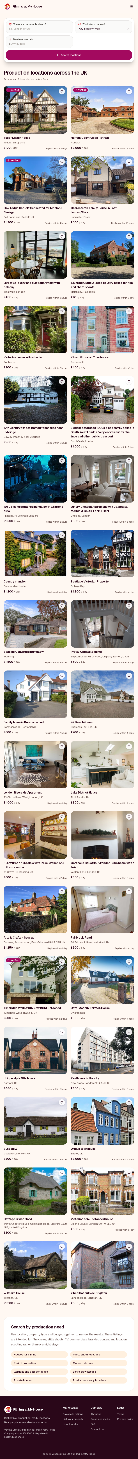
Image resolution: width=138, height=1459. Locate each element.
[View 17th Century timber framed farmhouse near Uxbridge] (35, 400)
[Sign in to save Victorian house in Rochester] (62, 311)
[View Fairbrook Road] (102, 910)
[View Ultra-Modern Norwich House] (102, 980)
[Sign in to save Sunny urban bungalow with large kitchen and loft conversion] (62, 816)
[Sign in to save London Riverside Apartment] (62, 746)
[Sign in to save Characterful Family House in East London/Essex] (129, 162)
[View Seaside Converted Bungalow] (35, 624)
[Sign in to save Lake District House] (129, 746)
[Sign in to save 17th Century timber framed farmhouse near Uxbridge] (62, 381)
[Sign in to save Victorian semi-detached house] (129, 1173)
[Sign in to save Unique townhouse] (129, 1102)
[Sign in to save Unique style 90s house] (62, 1032)
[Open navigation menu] (131, 6)
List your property (73, 1419)
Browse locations (73, 1414)
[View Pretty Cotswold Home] (102, 624)
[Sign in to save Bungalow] (62, 1102)
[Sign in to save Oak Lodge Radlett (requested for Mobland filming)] (62, 162)
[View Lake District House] (102, 765)
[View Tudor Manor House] (35, 110)
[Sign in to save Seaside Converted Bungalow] (62, 605)
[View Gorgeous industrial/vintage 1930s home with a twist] (102, 835)
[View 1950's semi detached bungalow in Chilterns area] (35, 479)
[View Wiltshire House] (35, 1265)
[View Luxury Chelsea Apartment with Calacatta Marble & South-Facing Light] (102, 479)
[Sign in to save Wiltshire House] (62, 1246)
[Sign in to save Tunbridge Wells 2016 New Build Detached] (62, 961)
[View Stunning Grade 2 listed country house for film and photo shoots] (102, 255)
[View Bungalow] (35, 1121)
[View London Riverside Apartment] (35, 765)
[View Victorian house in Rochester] (35, 329)
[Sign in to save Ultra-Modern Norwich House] (129, 961)
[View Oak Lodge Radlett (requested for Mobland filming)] (35, 180)
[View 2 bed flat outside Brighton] (102, 1265)
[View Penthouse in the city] (102, 1050)
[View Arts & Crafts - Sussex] (35, 910)
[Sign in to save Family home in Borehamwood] (62, 676)
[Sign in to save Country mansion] (62, 535)
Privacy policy (125, 1419)
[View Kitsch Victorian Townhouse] (102, 329)
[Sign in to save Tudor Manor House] (62, 91)
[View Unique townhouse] (102, 1121)
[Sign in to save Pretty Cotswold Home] (129, 605)
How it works (70, 1424)
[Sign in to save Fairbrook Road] (129, 891)
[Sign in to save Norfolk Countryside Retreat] (129, 91)
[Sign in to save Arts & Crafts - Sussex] (62, 891)
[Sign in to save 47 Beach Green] (129, 676)
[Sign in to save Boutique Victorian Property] (129, 535)
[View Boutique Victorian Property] (102, 553)
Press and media (100, 1419)
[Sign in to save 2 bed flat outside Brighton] (129, 1246)
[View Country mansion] (35, 553)
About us (96, 1414)
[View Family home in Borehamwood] (35, 694)
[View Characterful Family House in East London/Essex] (102, 180)
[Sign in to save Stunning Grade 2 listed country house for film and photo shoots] (129, 236)
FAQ (93, 1424)
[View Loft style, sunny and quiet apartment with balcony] (35, 255)
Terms (120, 1414)
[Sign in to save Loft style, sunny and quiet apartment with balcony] (62, 236)
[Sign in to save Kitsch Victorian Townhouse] (129, 311)
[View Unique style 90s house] (35, 1050)
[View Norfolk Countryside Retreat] (102, 110)
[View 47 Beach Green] (102, 694)
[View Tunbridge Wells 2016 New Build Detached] (35, 980)
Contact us (97, 1429)
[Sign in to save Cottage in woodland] (62, 1173)
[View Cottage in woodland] (35, 1191)
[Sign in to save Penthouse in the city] (129, 1032)
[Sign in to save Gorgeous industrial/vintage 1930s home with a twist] (129, 816)
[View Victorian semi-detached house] (102, 1191)
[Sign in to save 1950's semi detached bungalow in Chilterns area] (62, 460)
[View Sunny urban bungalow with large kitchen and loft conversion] (35, 835)
